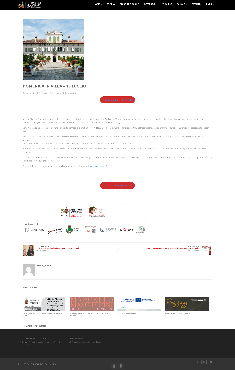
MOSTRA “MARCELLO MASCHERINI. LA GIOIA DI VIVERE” (89, 314)
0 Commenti (56, 93)
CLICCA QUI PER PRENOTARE (117, 99)
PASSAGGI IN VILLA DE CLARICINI (178, 313)
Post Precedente (58, 247)
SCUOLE (181, 4)
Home (97, 4)
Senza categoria (70, 93)
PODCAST (166, 4)
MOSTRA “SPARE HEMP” (127, 313)
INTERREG (149, 4)
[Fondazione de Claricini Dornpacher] (30, 9)
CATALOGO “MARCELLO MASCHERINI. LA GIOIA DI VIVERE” (42, 314)
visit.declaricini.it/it (99, 166)
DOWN (121, 366)
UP (114, 366)
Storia (111, 4)
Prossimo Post (173, 247)
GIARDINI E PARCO (129, 4)
